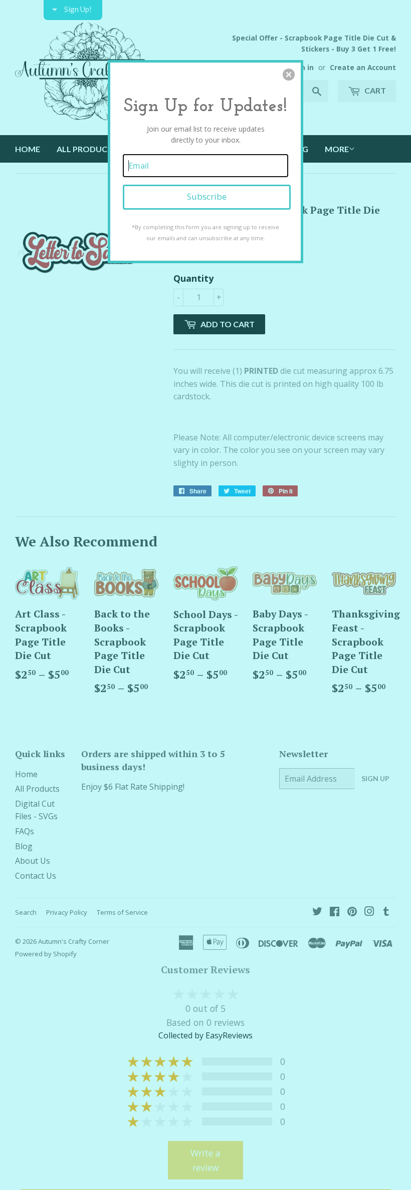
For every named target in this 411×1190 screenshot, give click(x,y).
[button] (289, 75)
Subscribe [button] (207, 196)
